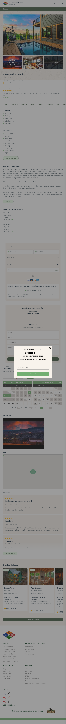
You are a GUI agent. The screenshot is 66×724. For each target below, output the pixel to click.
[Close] (50, 348)
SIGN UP (33, 374)
